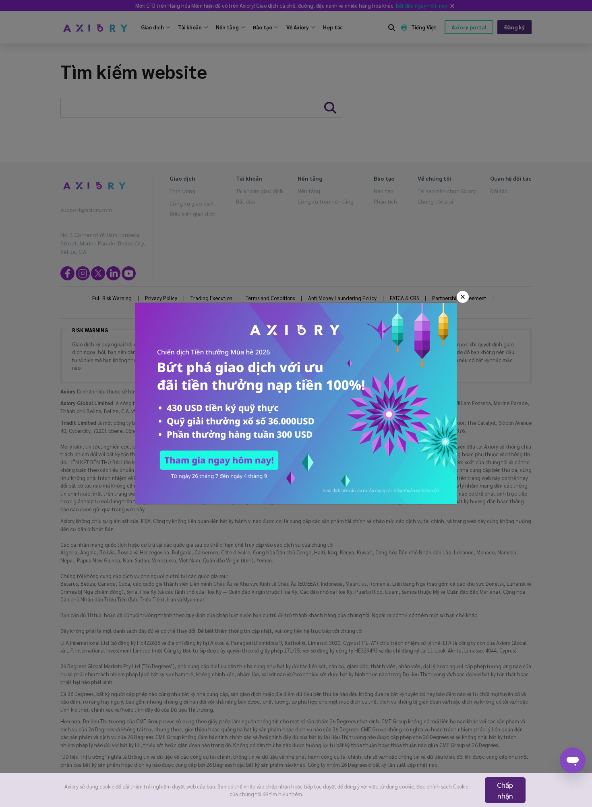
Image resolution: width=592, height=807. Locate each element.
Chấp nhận (505, 790)
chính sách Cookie (447, 786)
